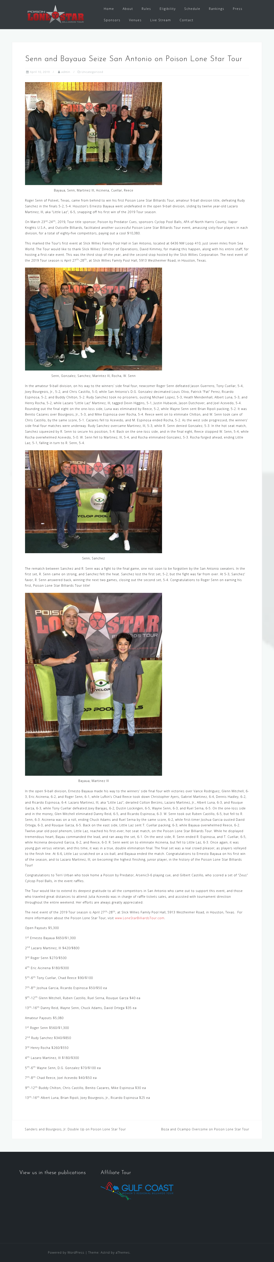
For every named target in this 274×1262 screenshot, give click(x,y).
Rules (146, 9)
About (128, 9)
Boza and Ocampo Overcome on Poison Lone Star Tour (205, 1129)
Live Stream (160, 20)
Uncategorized (92, 72)
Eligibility (168, 9)
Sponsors (112, 20)
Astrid (105, 1252)
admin (65, 72)
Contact (187, 20)
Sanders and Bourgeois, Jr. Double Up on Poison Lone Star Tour (75, 1129)
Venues (135, 20)
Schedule (192, 9)
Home (109, 9)
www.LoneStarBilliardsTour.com (139, 918)
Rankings (216, 9)
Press (238, 9)
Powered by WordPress (66, 1252)
